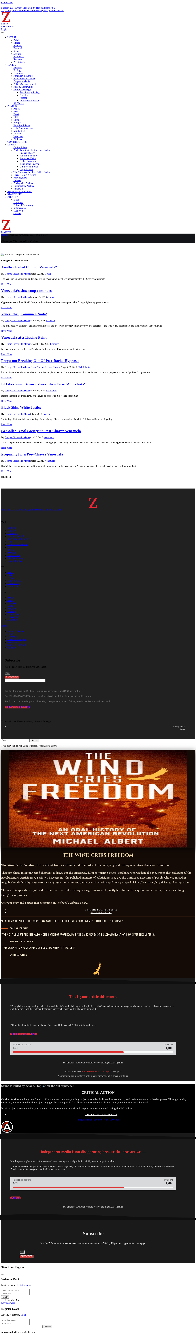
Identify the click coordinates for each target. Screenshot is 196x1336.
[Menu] (2, 32)
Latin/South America (23, 128)
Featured (17, 48)
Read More (6, 284)
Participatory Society (30, 92)
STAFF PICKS (14, 194)
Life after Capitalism (29, 100)
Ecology (17, 70)
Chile (16, 117)
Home (4, 235)
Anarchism (51, 390)
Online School (20, 147)
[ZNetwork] (6, 21)
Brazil (16, 114)
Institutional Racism (29, 164)
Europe (17, 122)
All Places (18, 139)
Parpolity (24, 95)
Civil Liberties (84, 367)
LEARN (11, 144)
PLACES (12, 106)
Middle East (19, 131)
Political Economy (28, 155)
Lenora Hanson (52, 367)
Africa (16, 109)
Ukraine (17, 133)
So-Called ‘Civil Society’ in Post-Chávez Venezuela (41, 431)
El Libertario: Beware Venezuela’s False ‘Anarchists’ (43, 384)
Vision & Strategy (22, 89)
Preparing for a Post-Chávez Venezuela (32, 454)
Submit (34, 740)
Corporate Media (21, 81)
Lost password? (8, 1303)
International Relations (24, 78)
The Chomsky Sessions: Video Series (31, 172)
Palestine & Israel (21, 125)
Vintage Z (18, 188)
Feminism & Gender (23, 75)
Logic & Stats (26, 169)
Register (47, 1327)
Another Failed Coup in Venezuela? (29, 267)
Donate (4, 23)
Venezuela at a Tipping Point (24, 337)
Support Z (18, 210)
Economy (18, 73)
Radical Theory (27, 153)
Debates (17, 53)
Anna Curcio (37, 367)
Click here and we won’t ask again (96, 1071)
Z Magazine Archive (23, 183)
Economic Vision (28, 158)
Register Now (23, 1285)
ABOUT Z (12, 197)
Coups (48, 273)
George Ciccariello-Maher (17, 273)
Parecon (23, 98)
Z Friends (18, 202)
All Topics (18, 103)
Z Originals (18, 62)
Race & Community (23, 86)
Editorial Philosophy (23, 205)
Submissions (19, 208)
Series (16, 51)
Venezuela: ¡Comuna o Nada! (24, 314)
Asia (15, 111)
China (16, 120)
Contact (17, 213)
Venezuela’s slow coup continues (26, 291)
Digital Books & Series (24, 175)
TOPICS (11, 64)
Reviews (17, 59)
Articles (17, 40)
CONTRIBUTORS (17, 142)
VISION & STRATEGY (19, 191)
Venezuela (18, 136)
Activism (17, 67)
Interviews (18, 56)
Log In (5, 1297)
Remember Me (12, 1300)
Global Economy (28, 161)
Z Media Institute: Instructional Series (31, 150)
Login (23, 1315)
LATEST (11, 37)
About (4, 625)
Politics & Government (24, 84)
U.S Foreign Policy (29, 166)
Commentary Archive (23, 186)
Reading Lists (20, 177)
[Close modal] (2, 1274)
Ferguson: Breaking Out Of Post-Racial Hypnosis (40, 361)
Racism (46, 414)
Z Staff (16, 199)
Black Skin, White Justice (21, 407)
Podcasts (17, 45)
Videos (16, 42)
